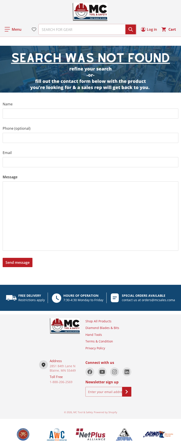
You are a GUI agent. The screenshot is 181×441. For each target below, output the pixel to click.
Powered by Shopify (105, 412)
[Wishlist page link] (34, 29)
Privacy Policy (95, 348)
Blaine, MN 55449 (63, 370)
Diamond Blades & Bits (102, 328)
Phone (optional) (16, 128)
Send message (18, 262)
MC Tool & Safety (83, 412)
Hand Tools (93, 335)
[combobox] (85, 29)
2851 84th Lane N (62, 366)
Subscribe (126, 392)
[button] (13, 29)
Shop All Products (98, 321)
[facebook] (89, 371)
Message (10, 177)
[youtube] (102, 371)
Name (8, 104)
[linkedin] (127, 371)
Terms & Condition (99, 341)
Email (7, 152)
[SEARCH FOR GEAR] (130, 29)
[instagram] (114, 371)
